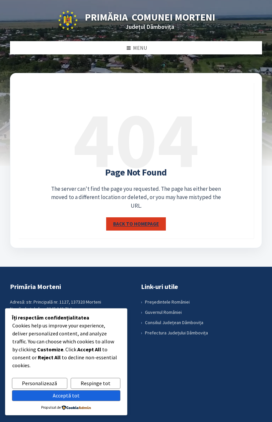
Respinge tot (95, 383)
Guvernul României (163, 312)
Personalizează (39, 383)
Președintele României (167, 302)
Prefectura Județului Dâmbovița (176, 333)
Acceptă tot (66, 395)
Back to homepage (136, 224)
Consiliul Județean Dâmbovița (174, 322)
